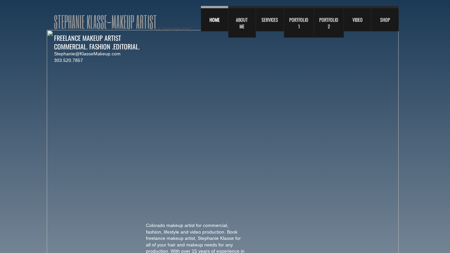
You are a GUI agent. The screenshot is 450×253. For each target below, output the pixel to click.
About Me (242, 23)
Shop (385, 19)
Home (215, 19)
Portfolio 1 (298, 23)
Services (270, 19)
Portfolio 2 (328, 23)
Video (357, 19)
